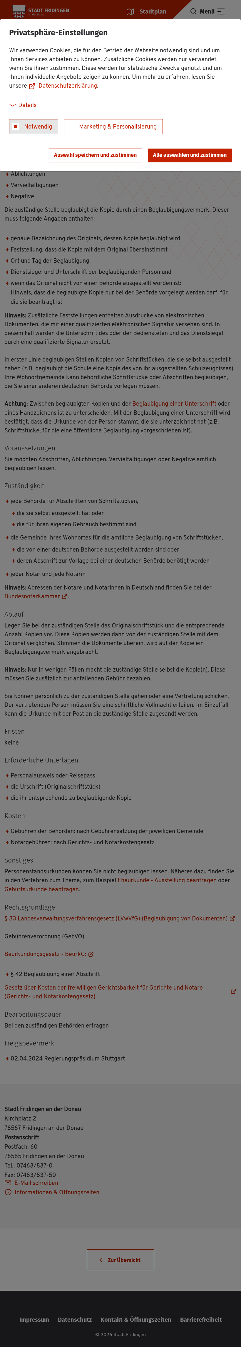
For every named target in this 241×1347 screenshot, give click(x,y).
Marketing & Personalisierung (118, 127)
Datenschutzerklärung (68, 86)
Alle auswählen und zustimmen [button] (190, 155)
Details (27, 106)
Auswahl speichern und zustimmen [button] (95, 155)
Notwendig (38, 127)
